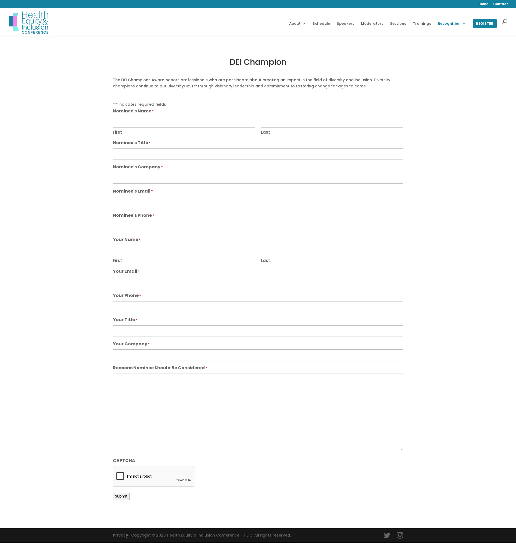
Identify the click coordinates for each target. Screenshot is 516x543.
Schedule (321, 24)
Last (265, 132)
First (117, 132)
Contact (500, 4)
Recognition (449, 24)
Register (484, 24)
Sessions (398, 24)
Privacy (120, 535)
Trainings (422, 24)
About (294, 24)
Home (483, 4)
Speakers (345, 24)
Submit (121, 496)
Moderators (372, 24)
